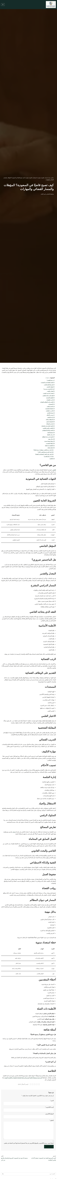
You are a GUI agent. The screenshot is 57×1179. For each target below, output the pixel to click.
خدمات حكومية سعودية (43, 177)
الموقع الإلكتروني (49, 1113)
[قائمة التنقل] (3, 4)
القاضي (54, 470)
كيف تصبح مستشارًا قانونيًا (35, 1077)
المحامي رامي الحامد (45, 194)
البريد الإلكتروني (49, 1107)
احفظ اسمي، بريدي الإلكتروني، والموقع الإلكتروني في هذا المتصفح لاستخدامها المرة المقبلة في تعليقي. (29, 1143)
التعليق (52, 1120)
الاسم (52, 1100)
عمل (14, 832)
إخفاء (47, 377)
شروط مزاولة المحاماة (22, 1077)
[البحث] (2, 1173)
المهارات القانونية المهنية (10, 1077)
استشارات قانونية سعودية (31, 177)
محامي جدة (51, 177)
